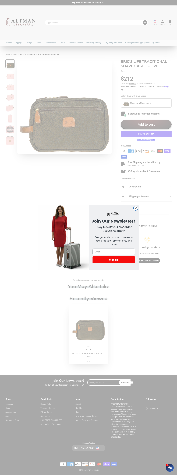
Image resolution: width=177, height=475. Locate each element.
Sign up (113, 259)
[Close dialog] (135, 208)
